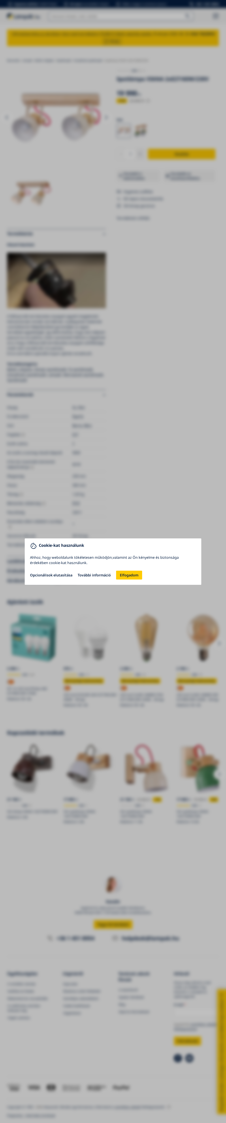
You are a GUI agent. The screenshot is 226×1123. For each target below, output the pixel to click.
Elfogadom (129, 575)
